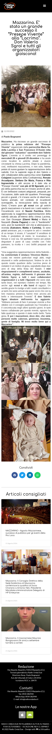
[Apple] (22, 714)
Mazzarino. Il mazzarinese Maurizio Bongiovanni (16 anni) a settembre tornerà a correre (23, 640)
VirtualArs (45, 729)
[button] (44, 5)
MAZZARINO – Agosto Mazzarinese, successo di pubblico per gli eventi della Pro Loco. (25, 533)
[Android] (29, 714)
